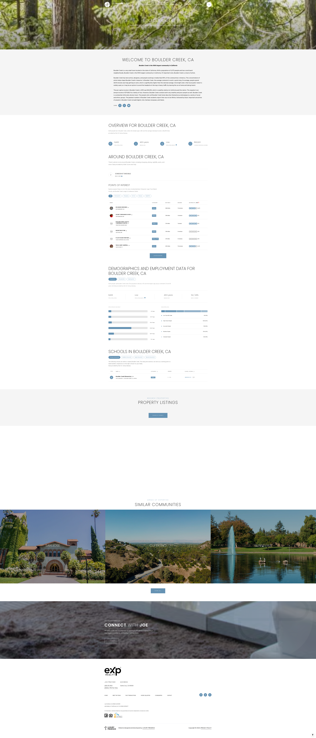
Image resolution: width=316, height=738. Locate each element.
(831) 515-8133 (198, 4)
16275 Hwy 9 (119, 247)
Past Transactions (130, 695)
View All (158, 591)
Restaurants (118, 196)
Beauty (141, 196)
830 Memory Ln (120, 209)
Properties (161, 4)
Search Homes (158, 415)
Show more (158, 256)
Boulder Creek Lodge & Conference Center (122, 222)
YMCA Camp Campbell (122, 245)
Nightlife (148, 196)
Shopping (127, 196)
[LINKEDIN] (205, 694)
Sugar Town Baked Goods (123, 215)
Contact (169, 695)
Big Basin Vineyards (121, 207)
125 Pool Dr (119, 232)
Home (106, 695)
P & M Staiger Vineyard (122, 238)
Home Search (175, 4)
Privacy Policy (206, 728)
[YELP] (209, 694)
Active (134, 196)
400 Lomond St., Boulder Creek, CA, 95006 (126, 378)
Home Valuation (145, 695)
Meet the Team (117, 695)
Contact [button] (111, 641)
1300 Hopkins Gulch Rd (122, 240)
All (111, 196)
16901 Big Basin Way (121, 225)
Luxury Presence (148, 728)
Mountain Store (120, 231)
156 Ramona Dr (120, 217)
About (150, 4)
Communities (158, 695)
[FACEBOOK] (201, 694)
